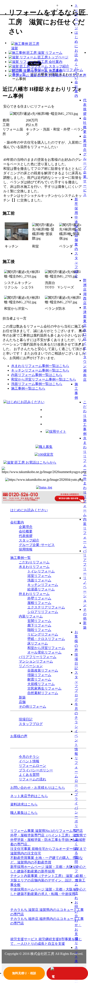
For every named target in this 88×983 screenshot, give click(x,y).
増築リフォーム (39, 675)
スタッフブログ (76, 686)
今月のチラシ (29, 756)
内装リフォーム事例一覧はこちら (36, 375)
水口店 (85, 334)
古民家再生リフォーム (44, 688)
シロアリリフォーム (42, 612)
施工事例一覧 (20, 558)
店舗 (22, 702)
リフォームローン (32, 766)
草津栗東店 (85, 316)
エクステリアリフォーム (46, 607)
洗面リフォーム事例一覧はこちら (36, 384)
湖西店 (85, 298)
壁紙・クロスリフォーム (46, 639)
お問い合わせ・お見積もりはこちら (37, 787)
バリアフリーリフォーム (37, 657)
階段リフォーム (39, 630)
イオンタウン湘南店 (85, 361)
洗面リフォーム (39, 580)
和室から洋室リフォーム (46, 648)
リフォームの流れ (32, 779)
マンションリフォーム (36, 661)
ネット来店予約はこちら (29, 796)
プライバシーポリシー (36, 770)
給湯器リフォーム (41, 589)
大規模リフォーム (41, 684)
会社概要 (25, 531)
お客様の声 (76, 641)
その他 (85, 614)
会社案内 (17, 522)
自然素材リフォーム (42, 693)
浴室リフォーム (39, 576)
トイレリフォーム (41, 571)
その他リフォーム (32, 706)
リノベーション (85, 591)
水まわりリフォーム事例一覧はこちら (40, 366)
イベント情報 (29, 761)
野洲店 (85, 285)
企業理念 (25, 527)
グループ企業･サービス (37, 545)
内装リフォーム (85, 532)
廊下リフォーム (39, 625)
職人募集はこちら (24, 813)
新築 (22, 697)
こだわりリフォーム (34, 562)
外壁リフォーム (39, 598)
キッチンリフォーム (42, 585)
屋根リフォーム (39, 603)
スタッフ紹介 (29, 540)
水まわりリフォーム (85, 456)
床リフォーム (37, 643)
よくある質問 (29, 775)
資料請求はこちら (24, 804)
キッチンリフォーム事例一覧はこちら (40, 370)
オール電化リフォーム (44, 652)
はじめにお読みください (76, 55)
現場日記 (25, 719)
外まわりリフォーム (85, 497)
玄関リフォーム (39, 621)
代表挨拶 (25, 536)
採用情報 (25, 549)
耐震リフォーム (39, 679)
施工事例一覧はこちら (28, 388)
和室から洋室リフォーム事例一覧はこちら (43, 379)
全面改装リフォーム (42, 670)
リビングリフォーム (42, 634)
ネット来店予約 (76, 961)
